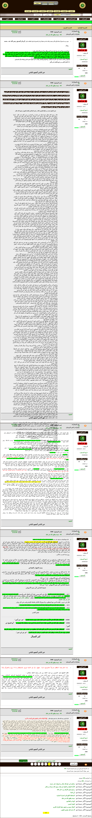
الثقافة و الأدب (46, 19)
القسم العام (84, 19)
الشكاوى (50, 11)
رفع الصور (47, 14)
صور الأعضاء (38, 14)
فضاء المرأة (20, 19)
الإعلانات (43, 11)
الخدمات (35, 11)
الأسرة (33, 19)
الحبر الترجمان (70, 34)
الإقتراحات (57, 11)
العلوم (7, 19)
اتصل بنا (28, 11)
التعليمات (64, 11)
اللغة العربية (58, 19)
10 (59, 764)
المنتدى (71, 11)
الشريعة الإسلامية (71, 19)
